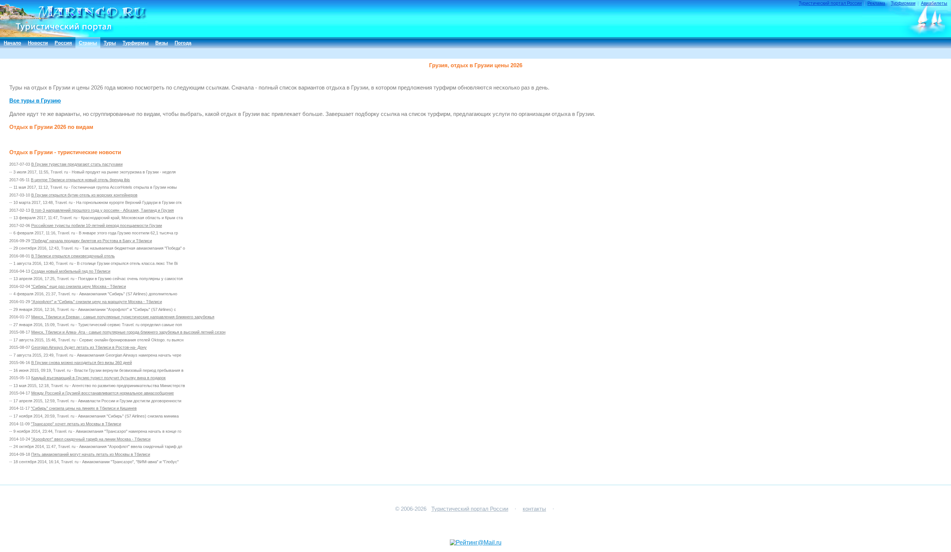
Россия (63, 43)
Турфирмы (136, 43)
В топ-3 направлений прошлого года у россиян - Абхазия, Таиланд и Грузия (102, 210)
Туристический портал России (830, 3)
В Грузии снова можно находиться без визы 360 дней (81, 362)
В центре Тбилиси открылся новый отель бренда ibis (80, 180)
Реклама (876, 3)
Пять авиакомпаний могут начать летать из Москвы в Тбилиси (90, 454)
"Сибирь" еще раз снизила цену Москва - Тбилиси (78, 286)
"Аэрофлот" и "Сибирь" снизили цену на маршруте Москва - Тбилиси (96, 301)
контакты (534, 509)
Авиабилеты (934, 3)
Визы (161, 43)
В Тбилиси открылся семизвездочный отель (73, 256)
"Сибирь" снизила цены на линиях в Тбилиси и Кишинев (84, 408)
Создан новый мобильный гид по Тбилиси (70, 271)
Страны (88, 43)
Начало (12, 43)
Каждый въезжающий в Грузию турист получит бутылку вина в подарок (98, 378)
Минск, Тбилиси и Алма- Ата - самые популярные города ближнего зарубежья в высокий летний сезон (128, 332)
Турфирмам (903, 3)
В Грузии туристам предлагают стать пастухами (77, 164)
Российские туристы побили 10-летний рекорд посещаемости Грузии (96, 225)
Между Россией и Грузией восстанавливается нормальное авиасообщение (102, 393)
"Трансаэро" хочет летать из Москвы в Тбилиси (76, 424)
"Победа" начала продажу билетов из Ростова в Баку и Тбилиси (91, 240)
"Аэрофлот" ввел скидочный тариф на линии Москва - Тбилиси (90, 439)
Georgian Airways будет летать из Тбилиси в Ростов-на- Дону (89, 347)
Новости (38, 43)
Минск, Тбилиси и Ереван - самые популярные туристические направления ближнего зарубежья (122, 317)
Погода (183, 43)
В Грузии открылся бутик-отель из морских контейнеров (84, 195)
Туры (110, 43)
